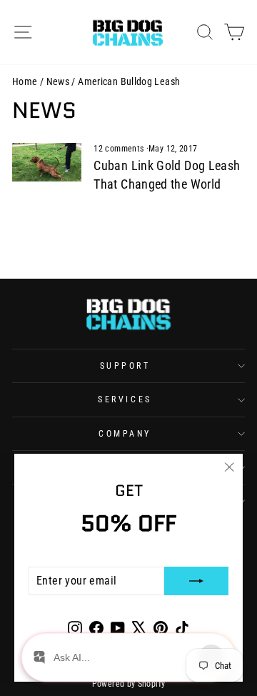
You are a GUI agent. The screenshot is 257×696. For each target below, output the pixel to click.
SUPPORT (125, 366)
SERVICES (124, 399)
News (57, 81)
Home (24, 81)
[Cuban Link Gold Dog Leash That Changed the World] (46, 162)
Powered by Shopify (129, 684)
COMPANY (125, 434)
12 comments (120, 149)
